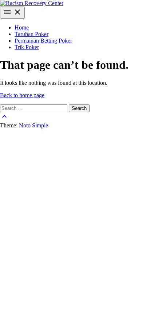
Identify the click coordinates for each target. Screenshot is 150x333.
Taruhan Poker (31, 34)
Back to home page (22, 95)
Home (22, 27)
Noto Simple (33, 125)
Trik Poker (27, 47)
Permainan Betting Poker (43, 40)
